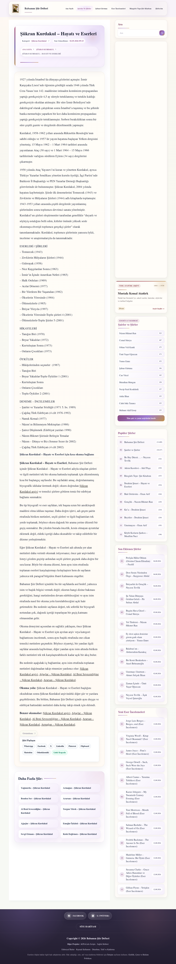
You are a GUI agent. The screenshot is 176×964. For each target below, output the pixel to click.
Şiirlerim (159, 8)
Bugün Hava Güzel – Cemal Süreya (136, 612)
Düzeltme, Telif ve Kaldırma (103, 949)
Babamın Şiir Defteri (36, 8)
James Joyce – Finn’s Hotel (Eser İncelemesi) (137, 752)
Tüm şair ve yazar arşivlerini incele (141, 418)
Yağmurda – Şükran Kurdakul (35, 787)
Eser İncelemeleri (119, 8)
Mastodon (28, 752)
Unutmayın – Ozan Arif (135, 525)
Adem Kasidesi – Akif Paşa (137, 468)
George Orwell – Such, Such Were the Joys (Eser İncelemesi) (137, 765)
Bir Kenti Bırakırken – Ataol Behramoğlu (137, 662)
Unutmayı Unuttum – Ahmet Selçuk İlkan (136, 673)
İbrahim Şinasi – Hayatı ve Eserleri (137, 485)
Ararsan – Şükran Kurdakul (59, 680)
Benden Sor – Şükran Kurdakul (36, 798)
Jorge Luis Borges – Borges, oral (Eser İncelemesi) (135, 724)
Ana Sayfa (69, 8)
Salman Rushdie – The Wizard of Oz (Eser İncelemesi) (137, 828)
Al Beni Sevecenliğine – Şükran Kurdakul (56, 719)
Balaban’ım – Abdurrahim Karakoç (136, 650)
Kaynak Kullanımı (83, 949)
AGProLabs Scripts (87, 944)
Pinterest (72, 746)
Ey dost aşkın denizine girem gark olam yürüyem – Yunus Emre (137, 637)
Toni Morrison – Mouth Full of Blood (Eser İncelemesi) (137, 813)
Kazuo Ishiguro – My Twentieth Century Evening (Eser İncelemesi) (136, 796)
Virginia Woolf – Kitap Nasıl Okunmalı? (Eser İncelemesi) (137, 739)
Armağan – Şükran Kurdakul (58, 724)
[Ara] (162, 33)
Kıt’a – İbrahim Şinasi (135, 509)
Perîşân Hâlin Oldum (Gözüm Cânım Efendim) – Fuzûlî (138, 561)
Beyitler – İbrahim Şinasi (136, 517)
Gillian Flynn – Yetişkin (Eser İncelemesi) (137, 889)
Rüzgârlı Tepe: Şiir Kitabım (137, 475)
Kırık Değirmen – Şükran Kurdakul (80, 834)
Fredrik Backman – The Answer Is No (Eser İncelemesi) (137, 843)
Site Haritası (88, 926)
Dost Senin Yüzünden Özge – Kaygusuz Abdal (137, 574)
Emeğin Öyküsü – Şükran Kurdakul (80, 823)
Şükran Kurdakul (38, 41)
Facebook (42, 746)
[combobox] (138, 33)
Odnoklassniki (43, 752)
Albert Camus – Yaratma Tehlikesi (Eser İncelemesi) (138, 780)
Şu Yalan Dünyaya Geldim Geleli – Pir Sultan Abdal (135, 599)
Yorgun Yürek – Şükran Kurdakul (79, 809)
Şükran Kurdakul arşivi (56, 713)
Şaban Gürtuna (101, 8)
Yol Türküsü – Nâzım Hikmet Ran (136, 624)
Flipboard (85, 746)
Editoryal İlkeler (68, 949)
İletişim (110, 954)
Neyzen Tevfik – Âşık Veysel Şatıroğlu (136, 696)
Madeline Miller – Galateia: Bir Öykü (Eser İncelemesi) (138, 858)
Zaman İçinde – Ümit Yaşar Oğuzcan (136, 685)
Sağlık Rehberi (103, 944)
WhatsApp (28, 746)
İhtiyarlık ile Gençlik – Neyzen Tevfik (137, 586)
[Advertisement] (141, 159)
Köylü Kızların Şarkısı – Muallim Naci (136, 534)
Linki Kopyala (60, 752)
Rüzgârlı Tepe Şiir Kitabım (140, 8)
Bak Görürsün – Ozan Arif (137, 494)
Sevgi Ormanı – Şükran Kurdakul (37, 834)
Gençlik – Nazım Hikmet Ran (138, 501)
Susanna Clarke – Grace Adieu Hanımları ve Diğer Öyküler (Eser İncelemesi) (137, 874)
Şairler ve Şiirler (84, 8)
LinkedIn (60, 746)
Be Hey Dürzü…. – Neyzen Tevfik (137, 459)
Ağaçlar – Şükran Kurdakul (55, 674)
